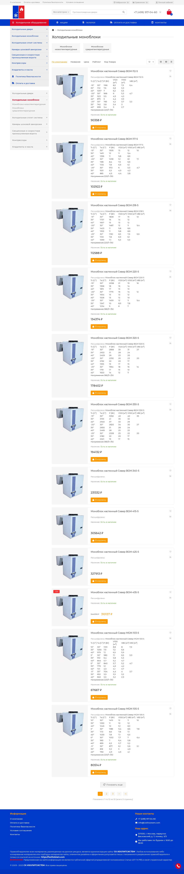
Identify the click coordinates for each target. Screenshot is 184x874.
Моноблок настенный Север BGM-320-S (115, 337)
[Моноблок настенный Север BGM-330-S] (70, 419)
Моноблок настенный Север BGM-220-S (115, 271)
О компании (15, 2)
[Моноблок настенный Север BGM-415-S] (70, 526)
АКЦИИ (64, 22)
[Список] (166, 61)
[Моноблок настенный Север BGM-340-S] (70, 485)
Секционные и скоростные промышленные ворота (26, 56)
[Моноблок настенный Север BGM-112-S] (70, 86)
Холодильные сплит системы (27, 43)
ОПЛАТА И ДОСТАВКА (125, 22)
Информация (18, 813)
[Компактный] (171, 61)
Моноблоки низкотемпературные (29, 104)
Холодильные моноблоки (25, 36)
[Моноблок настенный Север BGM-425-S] (70, 566)
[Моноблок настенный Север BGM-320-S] (70, 352)
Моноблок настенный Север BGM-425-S (115, 551)
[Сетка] (161, 61)
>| (125, 794)
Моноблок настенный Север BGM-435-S (115, 592)
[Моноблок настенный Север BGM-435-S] (70, 607)
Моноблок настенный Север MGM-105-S (115, 708)
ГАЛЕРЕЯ (90, 22)
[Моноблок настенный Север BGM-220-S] (70, 286)
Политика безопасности (53, 2)
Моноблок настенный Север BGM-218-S (114, 205)
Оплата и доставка (32, 2)
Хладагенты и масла (22, 70)
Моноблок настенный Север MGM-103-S (115, 632)
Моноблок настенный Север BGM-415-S (115, 511)
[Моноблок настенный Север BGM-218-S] (70, 220)
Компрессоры (19, 63)
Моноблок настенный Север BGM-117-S (114, 138)
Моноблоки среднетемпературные (23, 109)
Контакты (15, 834)
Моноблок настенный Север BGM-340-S (115, 470)
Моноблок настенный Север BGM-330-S (115, 404)
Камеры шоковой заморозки (26, 49)
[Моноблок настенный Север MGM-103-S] (70, 647)
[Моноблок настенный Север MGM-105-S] (70, 723)
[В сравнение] (170, 76)
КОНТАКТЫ (160, 22)
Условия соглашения (75, 2)
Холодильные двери (22, 29)
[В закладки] (170, 71)
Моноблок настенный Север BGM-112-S (114, 71)
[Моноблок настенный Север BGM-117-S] (70, 153)
